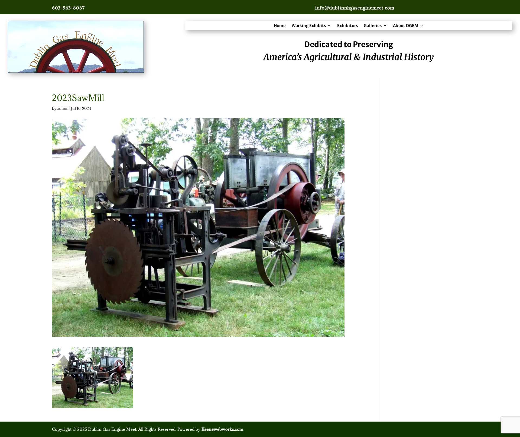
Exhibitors (347, 25)
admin (63, 108)
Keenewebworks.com (222, 429)
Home (280, 25)
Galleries (373, 25)
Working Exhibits (309, 25)
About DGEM (405, 25)
